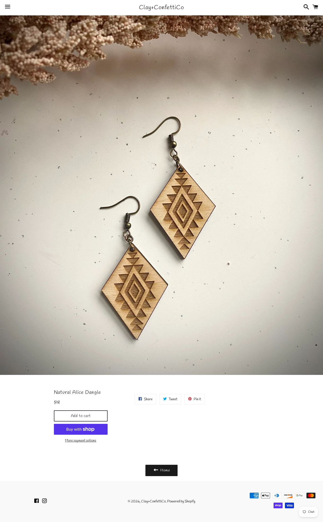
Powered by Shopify (181, 501)
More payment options (80, 440)
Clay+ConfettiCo (161, 8)
